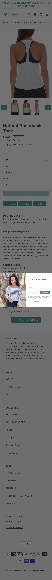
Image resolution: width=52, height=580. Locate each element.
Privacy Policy (36, 301)
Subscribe (45, 292)
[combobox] (29, 292)
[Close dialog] (50, 274)
